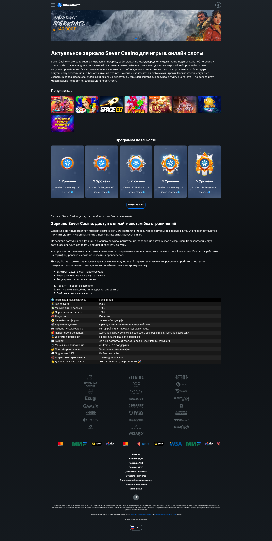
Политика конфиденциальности (142, 514)
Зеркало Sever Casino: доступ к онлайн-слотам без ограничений (91, 216)
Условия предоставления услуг (165, 514)
